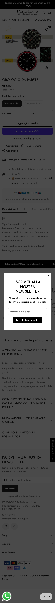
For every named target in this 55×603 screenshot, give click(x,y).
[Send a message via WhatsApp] (6, 596)
